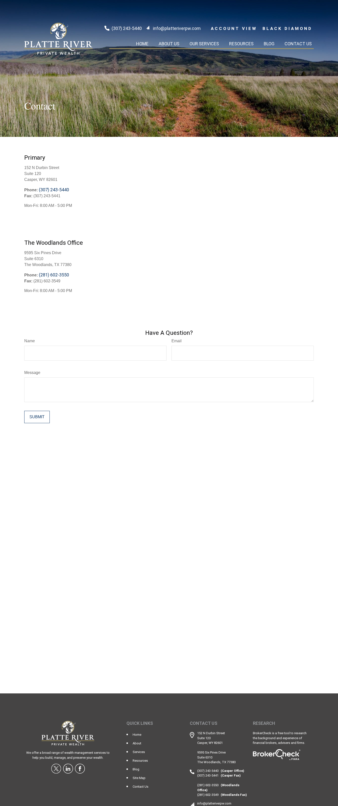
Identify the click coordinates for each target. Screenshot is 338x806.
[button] (142, 43)
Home (137, 734)
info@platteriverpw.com (177, 28)
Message (32, 372)
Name (29, 341)
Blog (136, 769)
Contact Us (140, 786)
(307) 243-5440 (127, 28)
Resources (140, 760)
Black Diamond (287, 28)
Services (139, 752)
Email (176, 341)
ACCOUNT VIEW (234, 28)
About (137, 743)
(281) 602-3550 (54, 274)
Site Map (139, 778)
